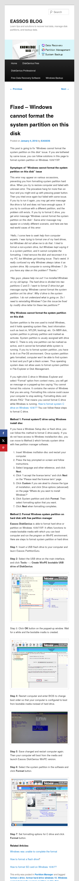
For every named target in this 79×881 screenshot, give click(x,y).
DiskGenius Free (30, 63)
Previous (16, 89)
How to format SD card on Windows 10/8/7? (33, 867)
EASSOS (45, 140)
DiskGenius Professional (23, 70)
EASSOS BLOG (26, 21)
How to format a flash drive (24, 859)
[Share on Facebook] (3, 433)
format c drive (17, 877)
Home (14, 63)
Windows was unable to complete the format (33, 851)
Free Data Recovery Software (25, 77)
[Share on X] (3, 440)
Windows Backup (54, 77)
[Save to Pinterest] (3, 447)
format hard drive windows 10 (41, 877)
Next (65, 89)
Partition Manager (44, 874)
